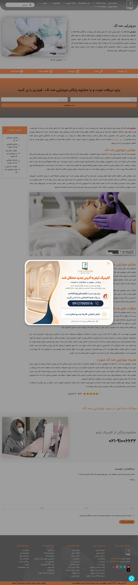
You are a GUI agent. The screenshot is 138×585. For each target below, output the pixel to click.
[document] (69, 292)
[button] (108, 263)
